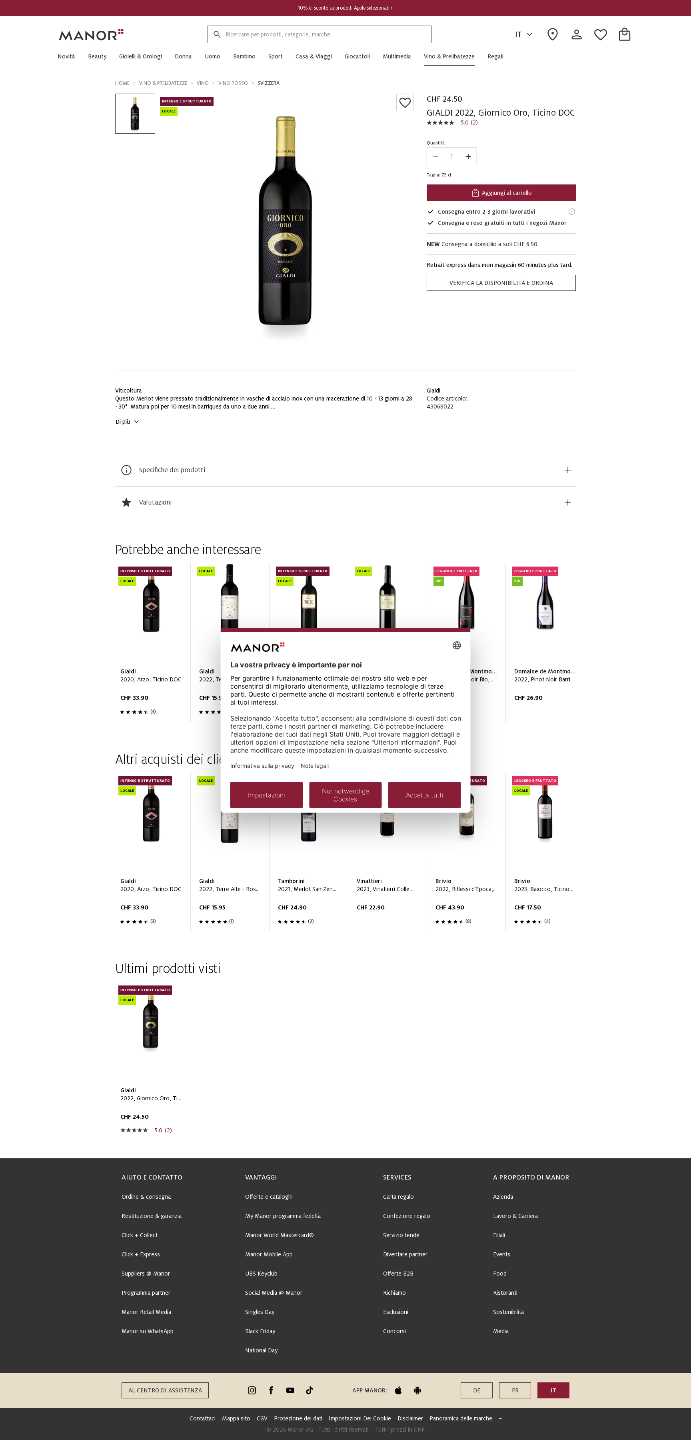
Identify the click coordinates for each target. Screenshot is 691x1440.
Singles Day (259, 1312)
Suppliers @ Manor (146, 1273)
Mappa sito (236, 1418)
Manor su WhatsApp (148, 1331)
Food (500, 1273)
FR (515, 1390)
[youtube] (290, 1390)
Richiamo (394, 1293)
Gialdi (433, 390)
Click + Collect (140, 1235)
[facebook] (271, 1390)
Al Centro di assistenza (165, 1390)
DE (476, 1390)
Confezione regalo (406, 1216)
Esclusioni (395, 1312)
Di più (123, 422)
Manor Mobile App (269, 1254)
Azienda (503, 1197)
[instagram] (252, 1390)
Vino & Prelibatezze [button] (163, 83)
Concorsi (394, 1331)
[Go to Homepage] (92, 34)
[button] (70, 56)
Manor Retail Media (146, 1312)
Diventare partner (405, 1254)
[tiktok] (310, 1390)
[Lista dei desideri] (405, 102)
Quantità (436, 142)
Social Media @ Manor (273, 1293)
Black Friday (260, 1331)
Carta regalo (398, 1197)
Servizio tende (401, 1235)
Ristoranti (505, 1293)
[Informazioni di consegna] (572, 212)
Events (501, 1254)
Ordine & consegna (146, 1197)
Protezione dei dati (298, 1418)
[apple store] (398, 1390)
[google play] (417, 1390)
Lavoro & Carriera (515, 1216)
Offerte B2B (398, 1273)
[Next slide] (547, 645)
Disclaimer (410, 1418)
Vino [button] (203, 83)
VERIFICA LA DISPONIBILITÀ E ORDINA (501, 283)
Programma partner (146, 1293)
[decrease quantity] (435, 156)
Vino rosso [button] (233, 83)
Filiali (499, 1235)
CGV (262, 1418)
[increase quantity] (468, 156)
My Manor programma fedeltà (283, 1216)
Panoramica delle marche (460, 1418)
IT (518, 34)
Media (501, 1331)
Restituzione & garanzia (152, 1216)
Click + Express (141, 1254)
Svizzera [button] (269, 83)
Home (122, 83)
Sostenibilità (508, 1312)
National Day (261, 1350)
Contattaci (203, 1418)
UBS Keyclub (261, 1273)
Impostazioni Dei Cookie (360, 1418)
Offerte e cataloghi (269, 1197)
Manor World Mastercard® (279, 1235)
